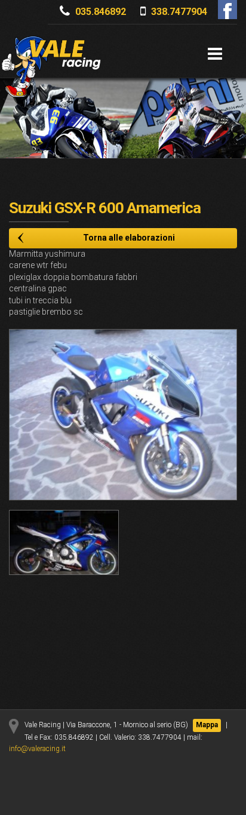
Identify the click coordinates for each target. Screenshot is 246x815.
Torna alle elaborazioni (129, 237)
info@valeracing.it (37, 749)
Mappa (207, 725)
